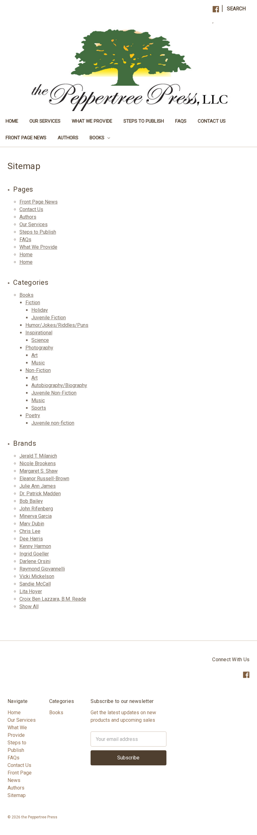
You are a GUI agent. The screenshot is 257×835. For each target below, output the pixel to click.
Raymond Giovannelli (42, 569)
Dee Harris (31, 539)
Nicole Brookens (37, 463)
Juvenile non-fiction (52, 423)
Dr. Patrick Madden (40, 494)
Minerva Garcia (35, 516)
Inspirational (38, 333)
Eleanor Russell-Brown (44, 478)
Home (12, 121)
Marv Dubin (31, 524)
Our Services (44, 121)
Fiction (32, 303)
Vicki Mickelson (36, 576)
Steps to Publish (143, 121)
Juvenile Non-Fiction (53, 393)
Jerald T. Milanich (38, 456)
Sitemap (17, 795)
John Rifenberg (36, 509)
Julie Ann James (37, 486)
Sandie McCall (35, 584)
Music (38, 363)
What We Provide (92, 121)
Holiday (39, 310)
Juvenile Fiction (48, 318)
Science (40, 340)
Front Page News (26, 138)
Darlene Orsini (34, 561)
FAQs (180, 121)
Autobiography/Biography (59, 385)
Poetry (32, 415)
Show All (29, 606)
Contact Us (212, 121)
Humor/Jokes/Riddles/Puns (56, 325)
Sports (38, 408)
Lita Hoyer (30, 591)
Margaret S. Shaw (38, 471)
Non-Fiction (38, 370)
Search (236, 9)
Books (98, 138)
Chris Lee (29, 531)
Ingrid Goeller (34, 554)
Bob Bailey (31, 501)
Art (34, 355)
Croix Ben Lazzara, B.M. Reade (52, 599)
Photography (39, 348)
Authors (68, 138)
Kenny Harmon (35, 546)
